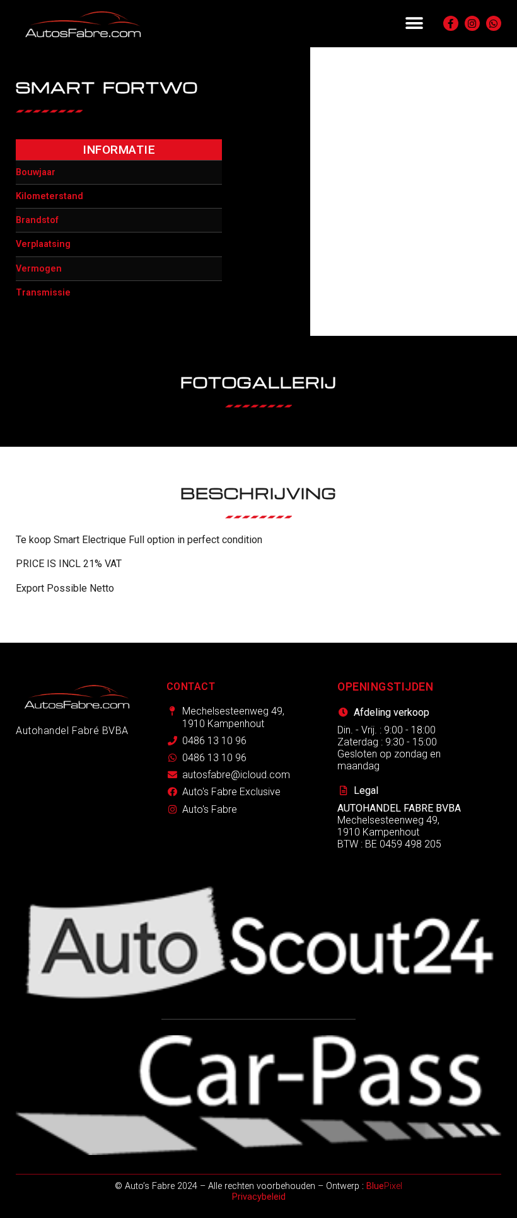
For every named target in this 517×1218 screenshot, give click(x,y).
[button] (414, 23)
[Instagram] (472, 23)
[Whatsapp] (493, 23)
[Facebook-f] (450, 23)
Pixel (384, 1186)
